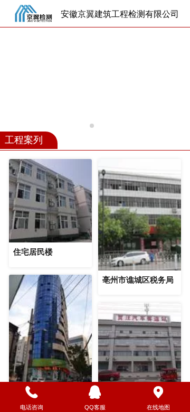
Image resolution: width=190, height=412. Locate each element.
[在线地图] (158, 392)
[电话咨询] (31, 392)
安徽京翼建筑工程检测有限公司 (120, 14)
